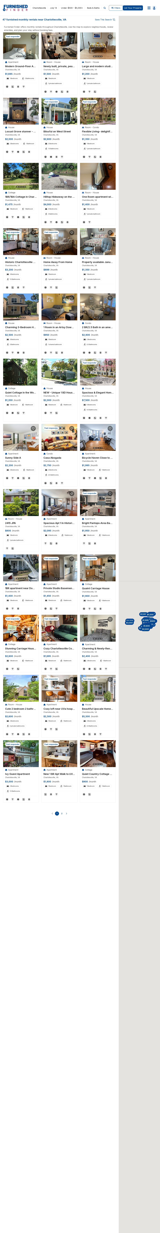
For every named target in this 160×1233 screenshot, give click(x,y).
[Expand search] (105, 8)
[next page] (66, 813)
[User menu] (151, 8)
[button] (129, 621)
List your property (133, 8)
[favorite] (33, 36)
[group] (21, 66)
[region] (21, 45)
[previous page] (52, 813)
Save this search (103, 19)
